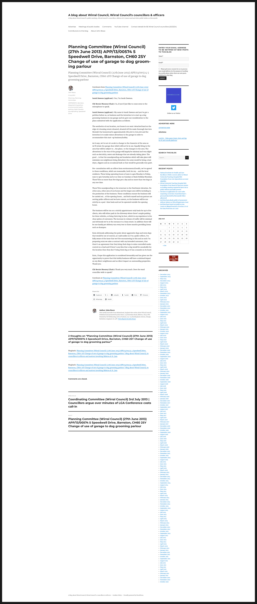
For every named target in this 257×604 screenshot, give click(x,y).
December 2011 (165, 552)
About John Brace (98, 31)
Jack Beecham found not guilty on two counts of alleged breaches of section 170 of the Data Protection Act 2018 (174, 206)
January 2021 (164, 329)
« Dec (164, 245)
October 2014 (164, 481)
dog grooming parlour (75, 105)
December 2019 (165, 350)
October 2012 (164, 531)
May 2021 (163, 321)
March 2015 (164, 470)
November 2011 (165, 554)
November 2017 (165, 403)
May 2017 (163, 415)
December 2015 (165, 451)
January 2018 (164, 399)
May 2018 (163, 390)
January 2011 (164, 575)
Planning (71, 98)
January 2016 (164, 449)
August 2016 (164, 434)
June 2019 (163, 363)
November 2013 (165, 504)
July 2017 (163, 411)
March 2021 (164, 325)
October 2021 (164, 310)
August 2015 (164, 460)
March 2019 (164, 369)
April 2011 (163, 569)
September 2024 (165, 276)
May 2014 (163, 491)
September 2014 (165, 483)
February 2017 (164, 422)
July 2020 (163, 335)
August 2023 (164, 283)
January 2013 (164, 525)
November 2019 (165, 352)
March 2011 (164, 571)
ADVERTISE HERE (164, 128)
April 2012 (163, 544)
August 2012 (164, 535)
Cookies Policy (117, 595)
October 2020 (164, 331)
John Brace (72, 92)
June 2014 (163, 489)
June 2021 (163, 319)
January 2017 (164, 424)
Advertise (72, 27)
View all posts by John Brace (127, 319)
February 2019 (164, 371)
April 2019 (163, 367)
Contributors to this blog (78, 31)
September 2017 (165, 407)
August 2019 (164, 359)
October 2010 (164, 582)
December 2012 (165, 527)
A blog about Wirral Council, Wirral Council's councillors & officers (116, 15)
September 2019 (165, 356)
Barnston (81, 103)
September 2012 (165, 533)
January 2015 (164, 474)
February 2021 (164, 327)
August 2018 (164, 384)
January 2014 (164, 500)
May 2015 (163, 466)
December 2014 (165, 476)
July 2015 (163, 462)
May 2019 (163, 365)
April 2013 (163, 519)
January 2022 (164, 304)
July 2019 (163, 361)
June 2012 (163, 540)
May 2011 (163, 567)
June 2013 (163, 514)
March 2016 (164, 445)
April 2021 (163, 323)
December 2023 (165, 281)
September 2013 (165, 508)
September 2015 (165, 458)
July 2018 (163, 386)
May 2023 (163, 287)
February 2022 (164, 302)
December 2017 (165, 401)
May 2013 (163, 516)
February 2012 (164, 548)
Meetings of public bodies (89, 27)
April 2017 (163, 418)
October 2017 (164, 405)
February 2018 (164, 396)
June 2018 (163, 388)
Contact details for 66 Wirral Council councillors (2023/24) (154, 27)
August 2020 (164, 333)
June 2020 (163, 338)
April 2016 (163, 443)
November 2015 (165, 453)
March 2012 (164, 546)
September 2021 (165, 312)
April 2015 (163, 468)
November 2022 (165, 293)
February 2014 (164, 498)
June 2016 (163, 439)
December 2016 (165, 426)
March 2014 (164, 495)
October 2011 (164, 556)
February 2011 (164, 573)
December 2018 (165, 375)
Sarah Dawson (78, 109)
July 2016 (163, 436)
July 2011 (163, 563)
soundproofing (73, 111)
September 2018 (165, 382)
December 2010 (165, 578)
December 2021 (165, 306)
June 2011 (163, 565)
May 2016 (163, 441)
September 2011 (165, 559)
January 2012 (164, 550)
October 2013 (164, 506)
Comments (107, 27)
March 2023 (164, 291)
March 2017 (164, 420)
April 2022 (163, 300)
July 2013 (163, 512)
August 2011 (164, 561)
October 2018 (164, 380)
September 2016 (165, 432)
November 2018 (165, 378)
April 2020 (163, 342)
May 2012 (163, 542)
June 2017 (163, 413)
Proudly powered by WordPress (133, 595)
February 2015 (164, 472)
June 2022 (163, 298)
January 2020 (164, 348)
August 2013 (164, 510)
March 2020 (164, 344)
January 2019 (164, 373)
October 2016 (164, 430)
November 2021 (165, 308)
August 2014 (164, 485)
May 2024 (163, 279)
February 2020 (164, 346)
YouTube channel (121, 27)
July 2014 (163, 487)
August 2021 (164, 314)
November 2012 (165, 529)
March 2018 (164, 394)
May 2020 (163, 340)
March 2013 (164, 521)
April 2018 (163, 392)
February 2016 (164, 447)
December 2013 (165, 502)
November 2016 (165, 428)
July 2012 (163, 538)
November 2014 (165, 479)
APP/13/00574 (72, 103)
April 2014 (163, 493)
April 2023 (163, 289)
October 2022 (164, 295)
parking (70, 109)
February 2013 (164, 523)
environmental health (75, 107)
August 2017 (164, 409)
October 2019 (164, 354)
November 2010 (165, 580)
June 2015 (163, 464)
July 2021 (163, 316)
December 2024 (165, 274)
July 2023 (163, 285)
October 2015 (164, 455)
